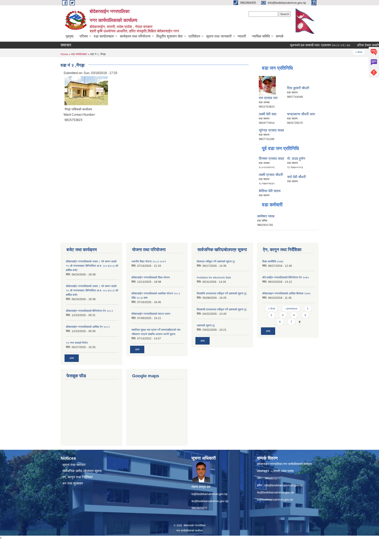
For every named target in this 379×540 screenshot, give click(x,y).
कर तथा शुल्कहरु (72, 483)
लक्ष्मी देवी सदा (267, 114)
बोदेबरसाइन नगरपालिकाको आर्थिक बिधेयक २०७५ (286, 293)
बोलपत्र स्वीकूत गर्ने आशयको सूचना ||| (216, 261)
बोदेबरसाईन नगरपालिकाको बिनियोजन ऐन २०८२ (89, 310)
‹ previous (291, 308)
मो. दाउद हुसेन (296, 159)
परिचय (84, 36)
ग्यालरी (241, 36)
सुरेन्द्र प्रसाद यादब (271, 130)
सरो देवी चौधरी (296, 177)
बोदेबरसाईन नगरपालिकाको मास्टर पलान (150, 313)
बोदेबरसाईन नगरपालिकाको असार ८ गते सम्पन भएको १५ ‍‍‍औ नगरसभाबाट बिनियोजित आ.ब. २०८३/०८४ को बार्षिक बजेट (92, 266)
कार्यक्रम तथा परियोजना (135, 36)
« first (349, 52)
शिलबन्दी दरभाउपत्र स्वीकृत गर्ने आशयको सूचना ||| (222, 309)
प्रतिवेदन (194, 36)
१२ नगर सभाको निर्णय (77, 342)
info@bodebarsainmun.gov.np (283, 485)
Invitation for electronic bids (214, 277)
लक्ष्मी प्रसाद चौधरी (271, 175)
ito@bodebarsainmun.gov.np (209, 501)
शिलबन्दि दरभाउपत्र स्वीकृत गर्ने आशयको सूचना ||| (222, 293)
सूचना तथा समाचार (73, 465)
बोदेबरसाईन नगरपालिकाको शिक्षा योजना (150, 277)
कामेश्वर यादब (265, 216)
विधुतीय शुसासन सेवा (169, 36)
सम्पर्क (279, 36)
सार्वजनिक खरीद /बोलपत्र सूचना (82, 471)
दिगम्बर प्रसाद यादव (271, 159)
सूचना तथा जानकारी (219, 36)
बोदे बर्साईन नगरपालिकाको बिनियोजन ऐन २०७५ (285, 277)
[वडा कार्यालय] (86, 90)
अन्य (71, 358)
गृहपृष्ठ (70, 36)
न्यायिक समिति (261, 36)
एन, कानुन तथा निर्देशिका (77, 477)
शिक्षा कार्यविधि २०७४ (272, 261)
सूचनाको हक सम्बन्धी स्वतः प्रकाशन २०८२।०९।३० (311, 45)
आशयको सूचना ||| (206, 325)
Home (64, 54)
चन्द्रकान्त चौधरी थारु (301, 114)
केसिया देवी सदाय (269, 191)
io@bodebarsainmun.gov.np (209, 494)
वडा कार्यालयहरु (104, 36)
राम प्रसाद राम (268, 98)
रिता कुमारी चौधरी (298, 88)
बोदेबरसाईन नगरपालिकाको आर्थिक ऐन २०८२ (88, 326)
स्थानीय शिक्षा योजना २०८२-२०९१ (148, 261)
